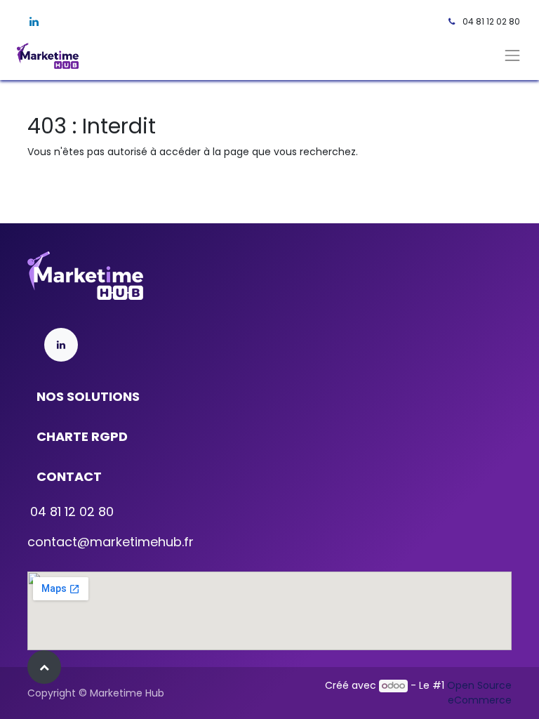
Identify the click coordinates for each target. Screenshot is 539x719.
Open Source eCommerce (479, 692)
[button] (44, 667)
